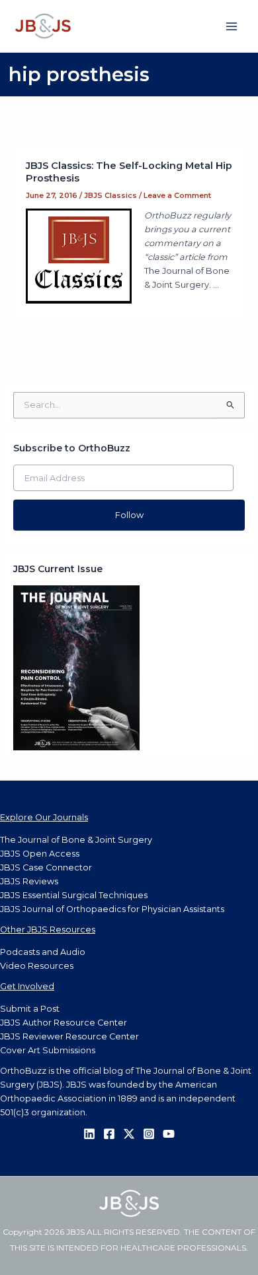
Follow (129, 515)
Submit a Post (30, 1009)
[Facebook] (109, 1134)
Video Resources (36, 966)
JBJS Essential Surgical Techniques (74, 895)
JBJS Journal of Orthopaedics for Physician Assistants (112, 909)
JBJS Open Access (39, 854)
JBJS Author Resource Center (63, 1023)
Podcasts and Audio (42, 952)
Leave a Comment (177, 195)
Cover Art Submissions (47, 1050)
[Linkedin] (89, 1134)
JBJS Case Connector (46, 867)
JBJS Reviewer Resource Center (69, 1036)
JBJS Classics (110, 195)
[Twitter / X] (129, 1134)
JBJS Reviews (29, 881)
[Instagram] (149, 1134)
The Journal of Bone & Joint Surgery (76, 840)
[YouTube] (169, 1134)
